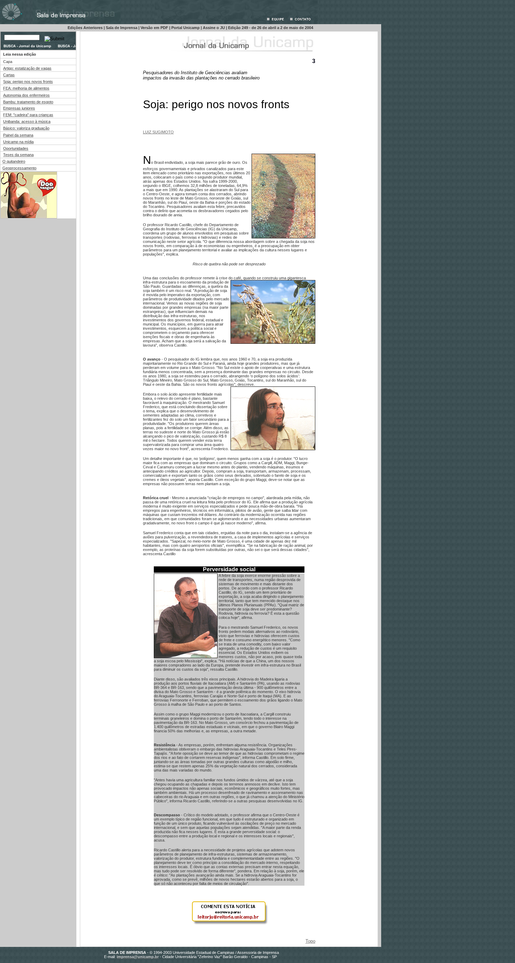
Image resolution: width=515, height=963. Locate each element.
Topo (310, 941)
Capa (7, 62)
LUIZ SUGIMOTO (158, 132)
